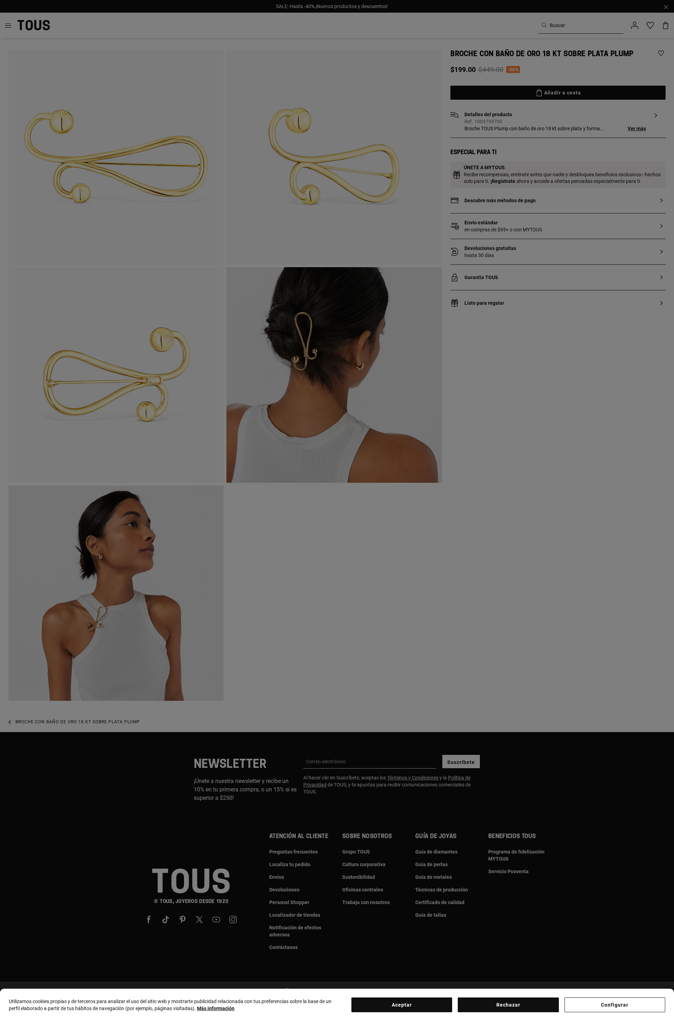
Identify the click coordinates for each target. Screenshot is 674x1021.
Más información (215, 1008)
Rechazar (508, 1005)
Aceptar (402, 1005)
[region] (337, 1005)
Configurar (614, 1005)
